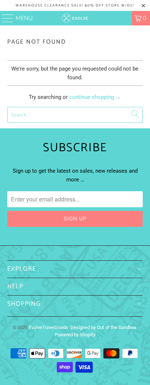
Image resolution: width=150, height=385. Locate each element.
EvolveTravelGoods (48, 327)
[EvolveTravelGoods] (75, 18)
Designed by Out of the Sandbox (103, 327)
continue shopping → (95, 97)
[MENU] (4, 18)
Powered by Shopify (75, 334)
